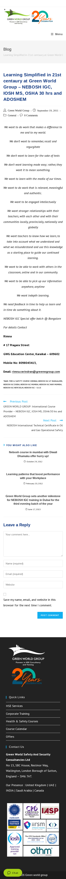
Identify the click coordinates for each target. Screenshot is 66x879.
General (12, 115)
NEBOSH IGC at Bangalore (50, 381)
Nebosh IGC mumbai (29, 384)
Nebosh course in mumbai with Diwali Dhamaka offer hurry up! (33, 454)
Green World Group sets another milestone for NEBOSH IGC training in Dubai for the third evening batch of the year (33, 500)
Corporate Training (17, 714)
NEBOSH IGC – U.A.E (32, 387)
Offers (10, 737)
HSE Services (14, 706)
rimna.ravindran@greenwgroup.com (36, 371)
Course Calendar (16, 729)
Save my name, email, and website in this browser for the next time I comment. (29, 602)
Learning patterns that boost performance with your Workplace (33, 476)
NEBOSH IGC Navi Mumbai (50, 384)
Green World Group (18, 110)
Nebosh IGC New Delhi (13, 387)
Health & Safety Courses (22, 721)
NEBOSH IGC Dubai (11, 384)
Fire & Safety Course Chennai (23, 381)
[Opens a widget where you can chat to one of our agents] (12, 873)
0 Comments (31, 115)
